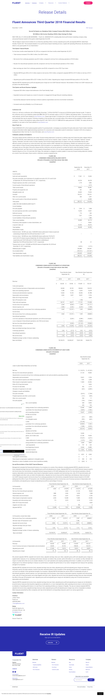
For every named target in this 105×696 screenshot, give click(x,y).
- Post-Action (54, 667)
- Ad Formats (34, 667)
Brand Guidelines (72, 671)
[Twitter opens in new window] (15, 672)
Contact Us (14, 668)
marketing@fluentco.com (17, 679)
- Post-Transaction (36, 669)
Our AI (87, 671)
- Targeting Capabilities (36, 664)
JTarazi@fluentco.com (18, 603)
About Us (87, 662)
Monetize (53, 662)
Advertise (34, 662)
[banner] (18, 3)
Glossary (70, 669)
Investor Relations (89, 667)
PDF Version (89, 28)
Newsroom (88, 669)
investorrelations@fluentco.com (18, 675)
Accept (100, 693)
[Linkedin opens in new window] (13, 672)
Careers (87, 664)
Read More (49, 693)
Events (70, 667)
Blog (70, 662)
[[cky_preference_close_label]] (22, 404)
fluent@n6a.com (16, 612)
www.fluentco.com (39, 116)
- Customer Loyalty (55, 669)
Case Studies (71, 664)
